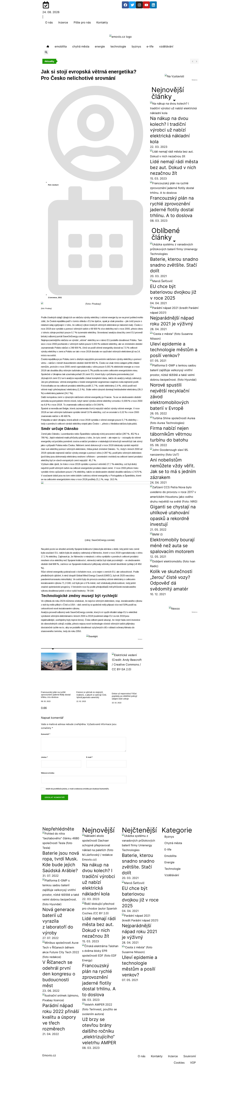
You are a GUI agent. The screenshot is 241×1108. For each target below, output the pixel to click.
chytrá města (80, 46)
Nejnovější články (167, 93)
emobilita (61, 46)
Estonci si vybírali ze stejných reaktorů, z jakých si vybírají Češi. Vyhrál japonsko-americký (91, 694)
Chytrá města (173, 843)
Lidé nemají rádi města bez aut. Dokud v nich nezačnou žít (174, 167)
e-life (150, 46)
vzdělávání (166, 46)
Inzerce (63, 22)
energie (100, 46)
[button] (46, 52)
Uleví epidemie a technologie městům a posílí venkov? (173, 349)
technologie (118, 46)
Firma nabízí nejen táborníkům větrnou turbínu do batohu (171, 433)
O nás (49, 22)
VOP (193, 1062)
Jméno (44, 757)
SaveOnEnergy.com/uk (74, 336)
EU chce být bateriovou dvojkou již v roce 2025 (173, 292)
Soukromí (189, 1056)
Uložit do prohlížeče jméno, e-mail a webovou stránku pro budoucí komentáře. (77, 789)
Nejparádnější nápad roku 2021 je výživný (139, 931)
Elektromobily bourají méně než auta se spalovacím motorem (172, 545)
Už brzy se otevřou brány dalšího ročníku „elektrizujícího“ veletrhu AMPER (99, 1031)
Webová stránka (47, 773)
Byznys (169, 836)
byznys (136, 46)
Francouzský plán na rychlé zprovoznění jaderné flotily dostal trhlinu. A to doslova (55, 694)
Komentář (45, 734)
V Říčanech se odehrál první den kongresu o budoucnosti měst (58, 973)
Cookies (179, 1062)
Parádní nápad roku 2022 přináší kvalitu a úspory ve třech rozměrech (60, 1017)
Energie (169, 862)
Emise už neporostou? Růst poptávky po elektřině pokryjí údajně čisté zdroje (124, 696)
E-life (167, 849)
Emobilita (170, 856)
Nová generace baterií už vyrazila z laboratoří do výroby (58, 921)
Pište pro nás (82, 22)
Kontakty (102, 22)
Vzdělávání (171, 875)
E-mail (89, 757)
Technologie (172, 868)
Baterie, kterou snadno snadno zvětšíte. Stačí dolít (174, 264)
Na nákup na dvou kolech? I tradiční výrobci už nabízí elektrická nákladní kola (170, 130)
